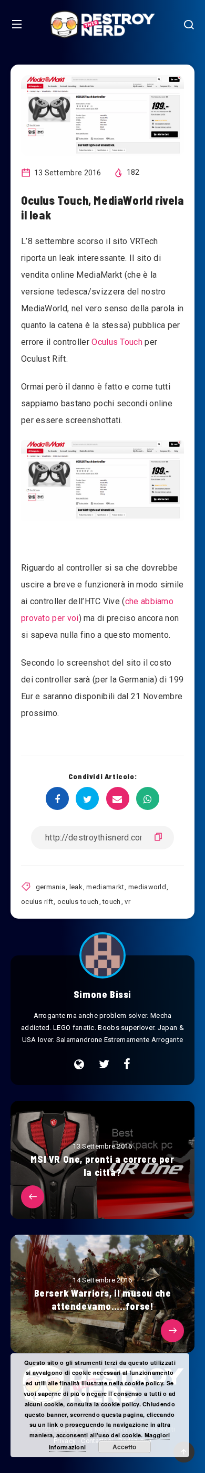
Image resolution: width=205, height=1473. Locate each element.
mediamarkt (105, 887)
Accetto (124, 1446)
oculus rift (37, 902)
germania (50, 887)
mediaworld (147, 887)
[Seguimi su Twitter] (104, 1064)
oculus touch (78, 902)
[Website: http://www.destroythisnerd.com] (79, 1064)
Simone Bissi (102, 994)
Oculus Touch (116, 342)
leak (76, 887)
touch (111, 902)
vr (127, 902)
